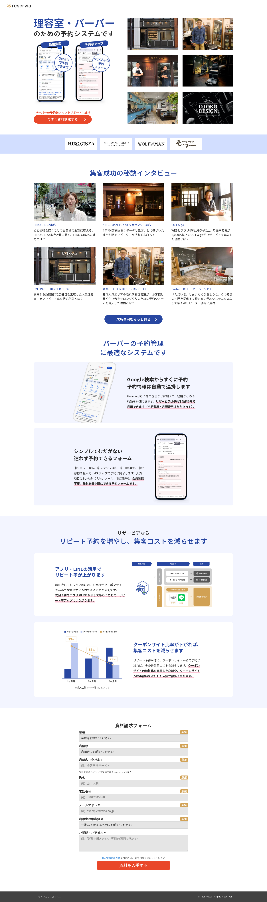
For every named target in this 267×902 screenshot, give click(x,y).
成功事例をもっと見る (133, 319)
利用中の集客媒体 (91, 819)
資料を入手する (133, 865)
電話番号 (85, 791)
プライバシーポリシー (49, 897)
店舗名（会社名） (91, 759)
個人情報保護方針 (111, 858)
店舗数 (83, 746)
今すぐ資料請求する (62, 119)
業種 (82, 732)
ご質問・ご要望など (92, 832)
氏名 (82, 777)
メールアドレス (89, 805)
